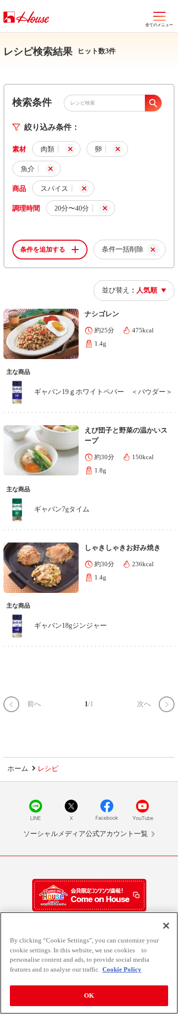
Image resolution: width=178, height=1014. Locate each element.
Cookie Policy (121, 969)
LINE (35, 810)
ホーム (17, 768)
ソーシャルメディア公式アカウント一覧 (85, 833)
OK (89, 995)
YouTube (142, 810)
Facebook (106, 810)
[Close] (166, 926)
